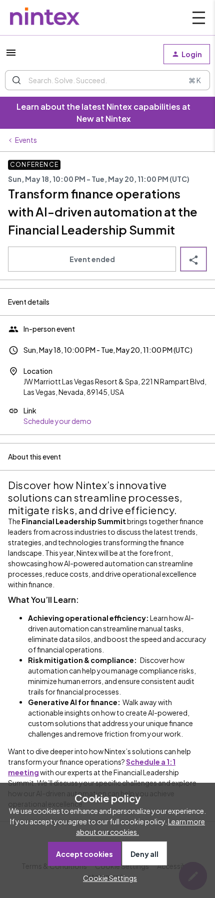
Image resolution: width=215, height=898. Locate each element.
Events (26, 139)
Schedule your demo (58, 420)
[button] (107, 877)
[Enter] (16, 80)
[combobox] (107, 80)
